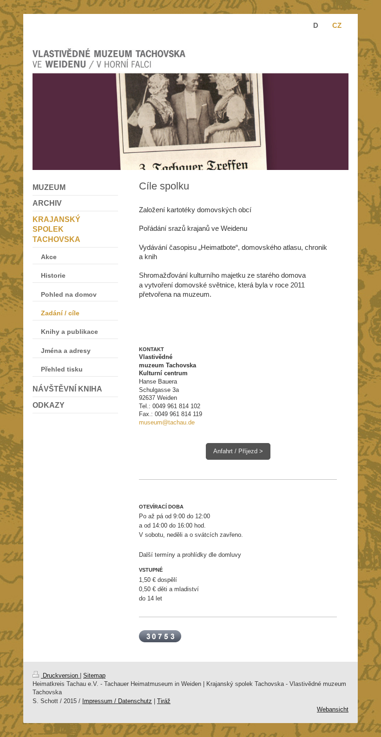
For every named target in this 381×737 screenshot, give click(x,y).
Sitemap (94, 675)
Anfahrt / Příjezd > (238, 451)
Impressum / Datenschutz (117, 701)
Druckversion (60, 675)
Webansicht (332, 709)
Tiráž (164, 701)
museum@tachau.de (167, 422)
